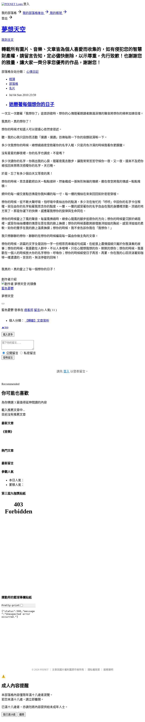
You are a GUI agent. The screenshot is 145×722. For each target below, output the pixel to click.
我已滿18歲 (9, 714)
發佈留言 (8, 357)
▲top (5, 327)
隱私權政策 (94, 669)
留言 (37, 310)
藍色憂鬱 (8, 288)
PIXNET (44, 669)
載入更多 (8, 334)
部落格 (13, 83)
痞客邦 (28, 310)
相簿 (12, 79)
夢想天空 (14, 29)
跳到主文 (8, 39)
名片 (12, 88)
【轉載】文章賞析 (37, 320)
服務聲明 (108, 669)
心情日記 (32, 71)
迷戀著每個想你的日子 (31, 104)
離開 (21, 714)
